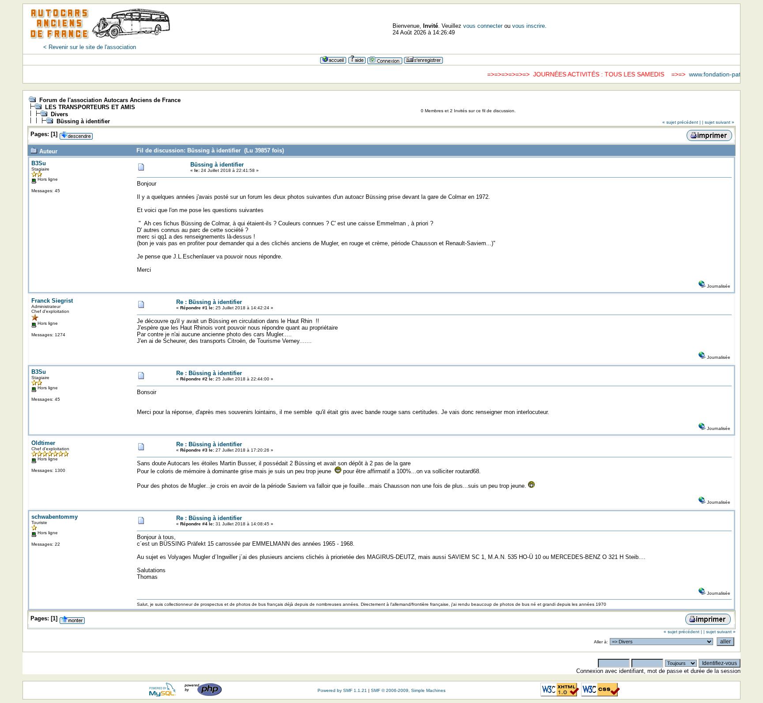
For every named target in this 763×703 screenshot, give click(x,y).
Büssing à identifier (83, 121)
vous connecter (482, 26)
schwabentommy (54, 516)
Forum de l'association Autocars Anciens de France (110, 100)
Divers (59, 114)
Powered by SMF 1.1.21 (342, 690)
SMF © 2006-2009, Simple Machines (408, 690)
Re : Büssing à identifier (209, 302)
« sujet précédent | (681, 122)
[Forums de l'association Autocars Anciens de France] (100, 41)
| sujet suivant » (718, 122)
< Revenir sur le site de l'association (89, 47)
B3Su (38, 163)
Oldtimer (43, 443)
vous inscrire (528, 26)
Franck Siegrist (52, 300)
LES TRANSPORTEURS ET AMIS (90, 107)
